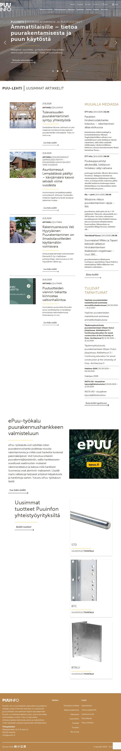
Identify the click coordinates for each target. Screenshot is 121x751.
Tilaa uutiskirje (87, 722)
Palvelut (72, 4)
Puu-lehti (88, 4)
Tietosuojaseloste (88, 710)
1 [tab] (53, 71)
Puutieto (96, 9)
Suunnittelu (80, 9)
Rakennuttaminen (60, 9)
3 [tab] (62, 71)
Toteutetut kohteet (46, 9)
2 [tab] (57, 71)
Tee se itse (104, 9)
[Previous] (4, 40)
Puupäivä (80, 4)
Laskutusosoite (87, 714)
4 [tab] (67, 71)
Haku (106, 4)
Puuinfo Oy (96, 4)
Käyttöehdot (86, 705)
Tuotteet (89, 9)
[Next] (117, 40)
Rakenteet (71, 9)
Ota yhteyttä (86, 718)
